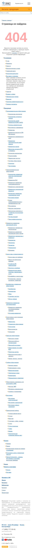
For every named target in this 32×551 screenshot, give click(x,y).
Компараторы (12, 291)
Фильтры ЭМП (12, 386)
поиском (14, 53)
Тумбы (10, 428)
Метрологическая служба (13, 68)
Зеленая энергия (13, 365)
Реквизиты (9, 63)
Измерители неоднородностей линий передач (14, 142)
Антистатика (11, 326)
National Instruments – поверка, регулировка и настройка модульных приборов (14, 458)
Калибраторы (12, 289)
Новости (8, 66)
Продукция (7, 108)
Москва (4, 524)
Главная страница (6, 20)
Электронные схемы (13, 373)
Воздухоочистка (12, 329)
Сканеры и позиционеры (14, 391)
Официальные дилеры (12, 96)
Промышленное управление (15, 378)
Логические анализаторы (15, 153)
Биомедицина (12, 375)
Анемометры (11, 240)
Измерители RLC (13, 180)
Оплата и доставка (10, 467)
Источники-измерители (14, 313)
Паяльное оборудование (12, 335)
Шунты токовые (12, 299)
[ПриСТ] (6, 5)
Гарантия (8, 91)
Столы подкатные (13, 426)
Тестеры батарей (13, 216)
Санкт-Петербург (13, 524)
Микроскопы (11, 321)
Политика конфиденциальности (14, 101)
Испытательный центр (12, 73)
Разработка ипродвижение (9, 547)
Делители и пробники (14, 268)
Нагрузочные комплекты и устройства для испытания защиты (15, 212)
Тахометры (11, 245)
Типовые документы (11, 104)
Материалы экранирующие (15, 389)
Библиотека (5, 485)
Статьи (4, 490)
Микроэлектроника (13, 370)
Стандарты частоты (13, 296)
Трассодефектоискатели (15, 219)
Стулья (10, 416)
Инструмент (9, 395)
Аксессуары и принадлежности (14, 254)
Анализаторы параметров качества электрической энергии (15, 176)
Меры (9, 294)
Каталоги (4, 487)
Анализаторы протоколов (15, 114)
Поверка (8, 443)
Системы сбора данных (14, 161)
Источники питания (13, 197)
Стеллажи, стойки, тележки (15, 421)
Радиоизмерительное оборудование (16, 111)
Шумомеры (11, 250)
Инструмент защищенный (15, 402)
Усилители (11, 163)
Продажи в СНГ (6, 477)
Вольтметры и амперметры (15, 127)
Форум (4, 480)
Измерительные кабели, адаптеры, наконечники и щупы (15, 272)
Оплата (8, 470)
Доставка (8, 472)
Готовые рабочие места (14, 413)
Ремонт (8, 446)
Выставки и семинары (12, 76)
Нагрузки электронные (14, 208)
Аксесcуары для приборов (15, 257)
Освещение (11, 331)
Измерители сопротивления (15, 186)
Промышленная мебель (12, 410)
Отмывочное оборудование (15, 324)
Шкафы (10, 431)
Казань (22, 524)
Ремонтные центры (13, 352)
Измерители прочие (13, 146)
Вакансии (8, 99)
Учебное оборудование (12, 362)
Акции (6, 464)
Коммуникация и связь (14, 368)
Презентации (5, 492)
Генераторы (11, 130)
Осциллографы (12, 156)
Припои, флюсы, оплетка (15, 358)
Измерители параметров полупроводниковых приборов (15, 309)
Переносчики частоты (14, 158)
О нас (7, 61)
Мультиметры (12, 206)
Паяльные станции (13, 338)
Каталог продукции (10, 9)
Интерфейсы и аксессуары (15, 276)
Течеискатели (12, 247)
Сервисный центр (11, 71)
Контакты (4, 482)
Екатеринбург (6, 526)
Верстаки (10, 418)
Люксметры (11, 242)
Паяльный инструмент (14, 345)
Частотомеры (12, 166)
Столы (10, 423)
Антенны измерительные (15, 125)
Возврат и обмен (10, 94)
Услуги (6, 440)
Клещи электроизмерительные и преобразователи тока (15, 202)
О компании (7, 58)
